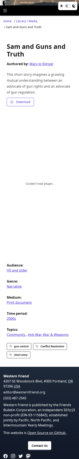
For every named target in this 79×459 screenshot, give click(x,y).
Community (16, 334)
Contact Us (40, 446)
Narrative (14, 286)
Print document (19, 302)
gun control (21, 346)
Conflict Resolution (52, 346)
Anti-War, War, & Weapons (48, 334)
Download (23, 102)
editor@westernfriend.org (24, 392)
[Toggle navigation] (5, 10)
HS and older (17, 270)
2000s (11, 318)
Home (7, 21)
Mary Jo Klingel (41, 64)
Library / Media (26, 21)
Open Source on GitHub (46, 432)
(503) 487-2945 (14, 398)
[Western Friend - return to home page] (39, 2)
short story (21, 355)
